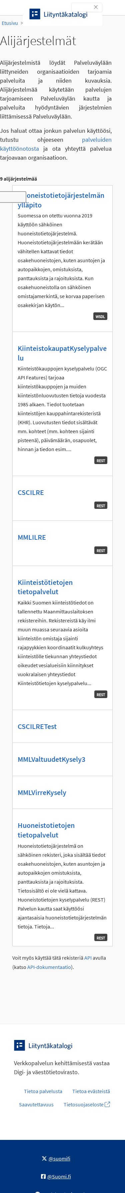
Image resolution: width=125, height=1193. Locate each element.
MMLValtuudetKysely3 (51, 759)
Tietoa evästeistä (91, 1091)
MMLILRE (32, 537)
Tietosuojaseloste (84, 1104)
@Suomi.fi (59, 1176)
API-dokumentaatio (49, 967)
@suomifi (59, 1158)
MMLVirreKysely (42, 792)
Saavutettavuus (36, 1104)
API (88, 958)
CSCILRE (31, 492)
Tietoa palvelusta (43, 1091)
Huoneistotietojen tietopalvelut (46, 830)
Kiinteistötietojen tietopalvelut (45, 587)
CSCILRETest (37, 726)
